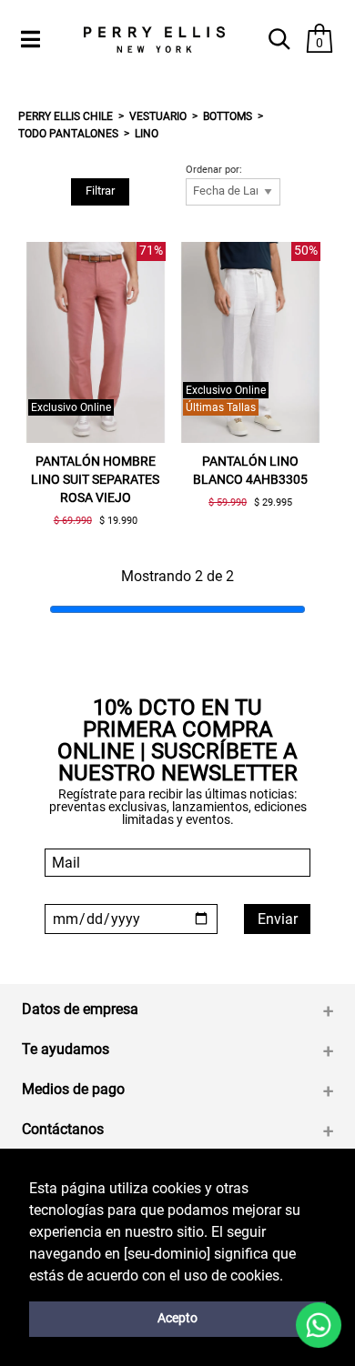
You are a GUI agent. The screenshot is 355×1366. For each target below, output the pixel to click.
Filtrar (100, 190)
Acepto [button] (177, 1318)
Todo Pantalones (68, 133)
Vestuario (158, 116)
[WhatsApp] (318, 1325)
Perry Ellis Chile (65, 116)
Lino (146, 133)
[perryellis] (154, 39)
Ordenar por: (214, 170)
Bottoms (227, 116)
